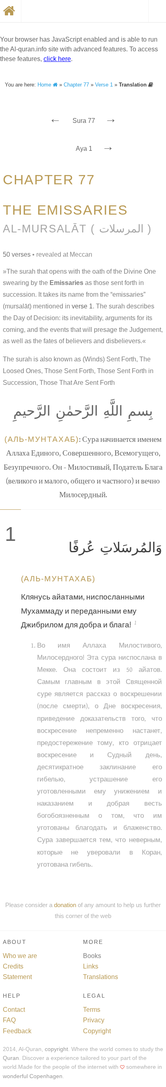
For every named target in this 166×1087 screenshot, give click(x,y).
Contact (14, 1009)
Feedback (17, 1031)
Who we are (20, 955)
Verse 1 (104, 85)
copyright (56, 1049)
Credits (13, 966)
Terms (91, 1009)
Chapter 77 (76, 85)
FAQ (9, 1020)
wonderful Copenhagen (32, 1076)
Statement (17, 976)
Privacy (93, 1020)
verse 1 (82, 306)
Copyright (97, 1031)
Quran (11, 1058)
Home (45, 85)
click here (57, 58)
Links (90, 966)
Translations (100, 976)
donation (65, 904)
